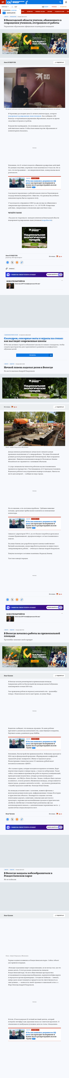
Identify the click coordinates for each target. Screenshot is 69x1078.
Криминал (11, 268)
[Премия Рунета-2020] (26, 2)
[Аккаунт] (66, 2)
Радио (46, 6)
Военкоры (30, 11)
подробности (47, 220)
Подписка (63, 6)
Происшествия (13, 16)
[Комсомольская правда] (15, 2)
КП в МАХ (50, 11)
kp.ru (60, 256)
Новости (6, 16)
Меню (3, 2)
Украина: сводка (40, 11)
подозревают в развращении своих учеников (24, 116)
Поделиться (60, 62)
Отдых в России (59, 11)
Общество (28, 178)
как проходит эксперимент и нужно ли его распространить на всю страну (41, 184)
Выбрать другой (11, 12)
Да (4, 12)
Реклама (54, 6)
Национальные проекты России (11, 334)
